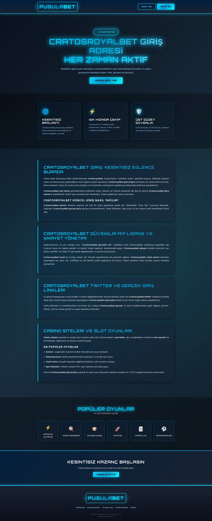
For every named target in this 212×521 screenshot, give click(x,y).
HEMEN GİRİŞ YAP (106, 80)
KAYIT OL (165, 6)
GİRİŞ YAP (146, 7)
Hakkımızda (80, 507)
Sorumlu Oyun (107, 507)
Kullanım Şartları (93, 507)
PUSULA (57, 6)
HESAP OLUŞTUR (106, 474)
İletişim (133, 507)
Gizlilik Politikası (122, 507)
